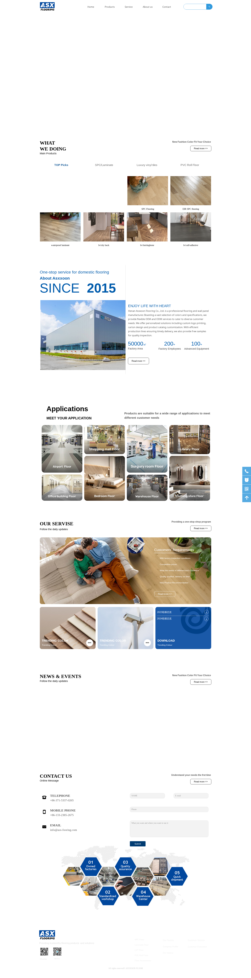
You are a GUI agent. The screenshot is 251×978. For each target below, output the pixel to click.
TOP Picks (61, 165)
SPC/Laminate (104, 165)
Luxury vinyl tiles (147, 165)
